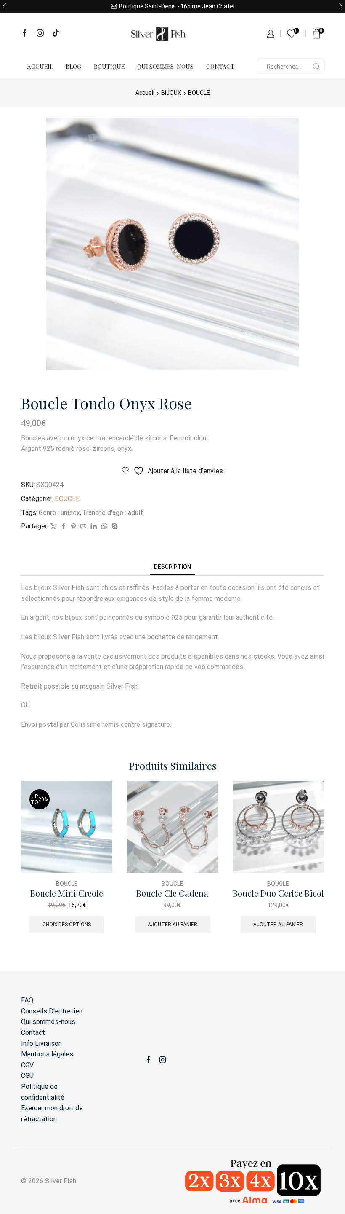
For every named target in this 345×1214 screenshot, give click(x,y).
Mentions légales (47, 1054)
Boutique (109, 66)
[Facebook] (24, 33)
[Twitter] (53, 526)
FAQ (27, 1000)
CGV (27, 1065)
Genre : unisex (59, 513)
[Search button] (316, 66)
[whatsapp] (104, 526)
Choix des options (66, 924)
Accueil (40, 66)
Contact (220, 66)
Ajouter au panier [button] (172, 924)
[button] (4, 6)
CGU (27, 1076)
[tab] (172, 567)
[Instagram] (40, 33)
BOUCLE (199, 92)
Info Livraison (41, 1044)
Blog (73, 66)
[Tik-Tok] (55, 33)
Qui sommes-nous (165, 66)
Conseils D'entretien (51, 1011)
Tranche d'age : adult (112, 513)
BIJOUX (171, 92)
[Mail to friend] (83, 526)
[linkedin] (93, 526)
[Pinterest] (73, 526)
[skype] (113, 526)
